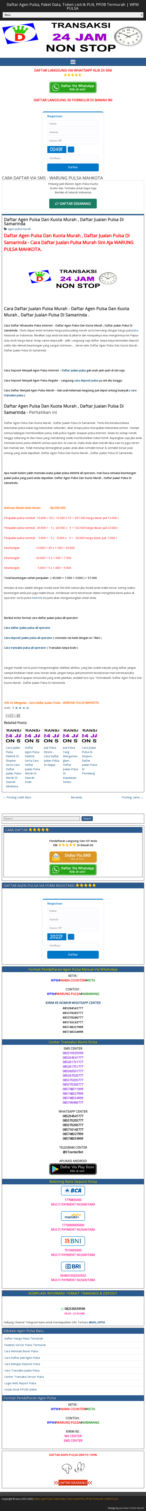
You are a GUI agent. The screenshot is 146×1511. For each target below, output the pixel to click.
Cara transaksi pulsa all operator (25, 647)
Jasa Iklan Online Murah (131, 1508)
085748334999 (73, 1032)
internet (37, 598)
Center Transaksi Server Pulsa (24, 1377)
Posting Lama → (132, 797)
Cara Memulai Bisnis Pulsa (21, 1351)
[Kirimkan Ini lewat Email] (8, 716)
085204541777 (73, 1008)
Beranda (76, 797)
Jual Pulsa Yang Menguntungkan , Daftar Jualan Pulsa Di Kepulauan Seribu (70, 765)
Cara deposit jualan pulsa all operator (28, 638)
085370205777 (73, 1013)
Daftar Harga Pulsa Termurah (23, 1338)
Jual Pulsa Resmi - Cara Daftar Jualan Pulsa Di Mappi (51, 756)
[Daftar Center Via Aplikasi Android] (73, 1174)
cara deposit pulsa (86, 380)
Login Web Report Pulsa (20, 1383)
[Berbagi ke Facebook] (18, 716)
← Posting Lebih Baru (17, 797)
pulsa (134, 330)
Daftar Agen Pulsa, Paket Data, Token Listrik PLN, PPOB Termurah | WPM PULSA (73, 6)
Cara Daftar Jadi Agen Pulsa (22, 1357)
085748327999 (73, 1027)
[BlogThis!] (11, 716)
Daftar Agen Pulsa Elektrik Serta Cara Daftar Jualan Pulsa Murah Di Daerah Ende (32, 765)
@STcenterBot (73, 1152)
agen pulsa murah (19, 229)
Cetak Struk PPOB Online (20, 1389)
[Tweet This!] (20, 707)
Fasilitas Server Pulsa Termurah (25, 1345)
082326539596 (75, 1309)
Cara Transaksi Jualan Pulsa (22, 1370)
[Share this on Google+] (28, 707)
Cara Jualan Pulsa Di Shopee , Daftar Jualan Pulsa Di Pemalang (89, 760)
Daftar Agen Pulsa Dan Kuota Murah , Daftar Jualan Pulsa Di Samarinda (64, 221)
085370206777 (73, 1017)
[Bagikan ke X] (15, 716)
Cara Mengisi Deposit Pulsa (22, 1364)
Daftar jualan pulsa (74, 370)
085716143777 (73, 1022)
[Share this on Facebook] (13, 707)
